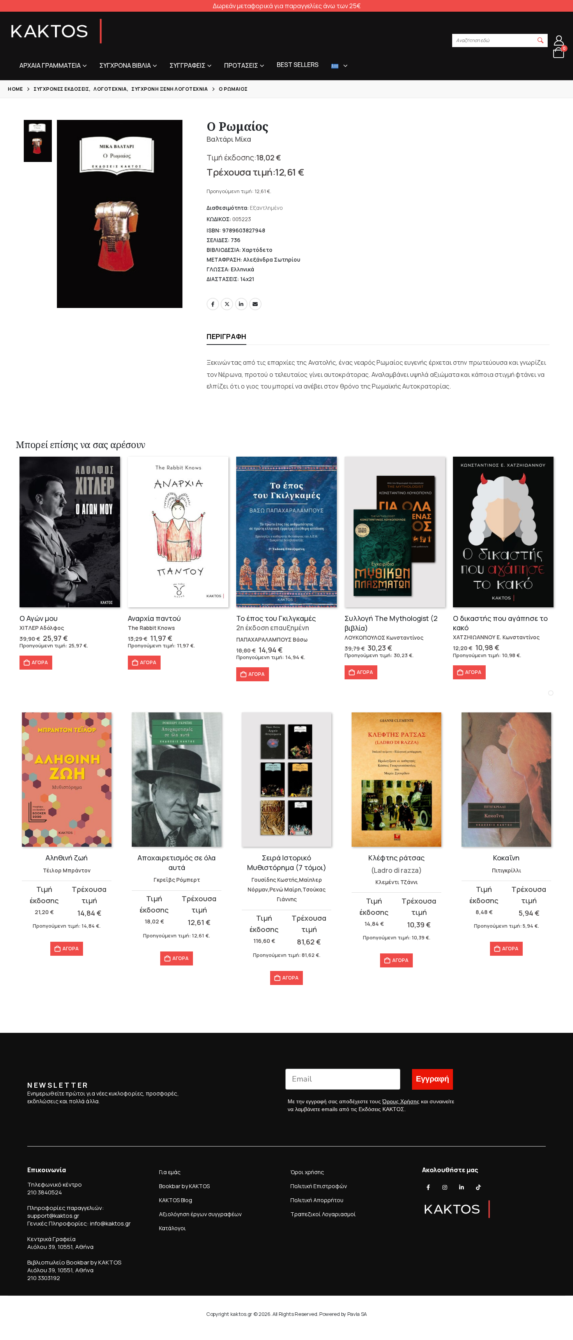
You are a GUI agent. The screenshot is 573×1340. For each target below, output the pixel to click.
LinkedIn (241, 304)
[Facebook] (428, 1187)
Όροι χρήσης (307, 1172)
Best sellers (297, 64)
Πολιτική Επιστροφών (318, 1186)
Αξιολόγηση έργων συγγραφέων (200, 1214)
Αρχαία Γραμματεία (50, 65)
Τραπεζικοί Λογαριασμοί (323, 1214)
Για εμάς (169, 1172)
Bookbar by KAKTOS (184, 1186)
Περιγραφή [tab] (226, 336)
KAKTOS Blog (175, 1200)
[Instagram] (445, 1187)
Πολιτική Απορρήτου (316, 1200)
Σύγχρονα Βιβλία (125, 65)
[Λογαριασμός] (559, 40)
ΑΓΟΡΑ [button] (40, 662)
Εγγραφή (432, 1079)
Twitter (227, 304)
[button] (541, 40)
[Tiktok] (478, 1187)
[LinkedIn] (461, 1187)
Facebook (213, 304)
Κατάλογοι (172, 1228)
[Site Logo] (56, 31)
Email (255, 304)
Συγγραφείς (187, 65)
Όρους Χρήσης (400, 1101)
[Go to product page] (69, 532)
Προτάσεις (241, 65)
